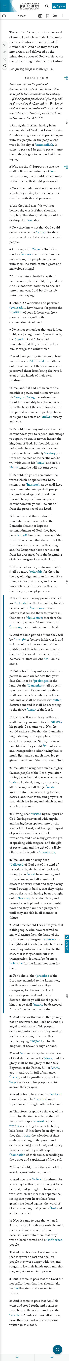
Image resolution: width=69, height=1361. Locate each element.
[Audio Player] (57, 1349)
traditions (37, 608)
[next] (51, 1357)
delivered (37, 361)
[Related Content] (55, 16)
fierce (14, 468)
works (41, 232)
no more (27, 254)
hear (13, 1082)
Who (36, 249)
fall (46, 746)
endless (47, 417)
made (51, 787)
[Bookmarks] (47, 16)
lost (53, 1208)
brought (20, 640)
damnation (18, 1155)
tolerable (36, 572)
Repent (37, 1041)
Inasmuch (33, 485)
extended (22, 603)
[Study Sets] (40, 16)
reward (39, 1121)
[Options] (62, 16)
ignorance (35, 618)
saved (31, 874)
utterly (38, 1005)
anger (41, 463)
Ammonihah (44, 145)
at (17, 1288)
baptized (41, 1099)
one (53, 171)
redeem (56, 1094)
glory (48, 1058)
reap (27, 1135)
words (15, 1315)
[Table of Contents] (4, 16)
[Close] (4, 45)
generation (18, 308)
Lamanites (35, 686)
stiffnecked (55, 1240)
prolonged (41, 681)
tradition (16, 313)
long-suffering (25, 397)
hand (19, 339)
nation (15, 782)
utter (57, 700)
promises (43, 976)
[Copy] (4, 59)
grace (55, 1068)
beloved (38, 1179)
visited (36, 814)
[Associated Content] (66, 78)
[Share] (4, 65)
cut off (22, 535)
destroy (50, 453)
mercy (15, 1077)
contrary (50, 939)
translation (47, 852)
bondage (25, 898)
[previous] (17, 1357)
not (23, 1053)
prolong (16, 627)
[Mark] (4, 52)
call (47, 659)
